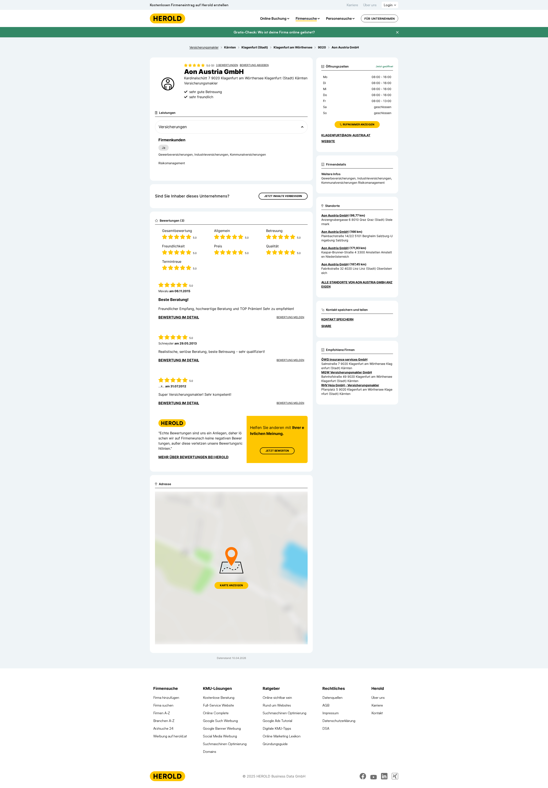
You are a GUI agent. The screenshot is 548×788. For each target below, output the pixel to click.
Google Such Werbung (220, 721)
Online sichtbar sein (277, 697)
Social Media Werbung (220, 736)
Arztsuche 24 (163, 728)
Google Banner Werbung (222, 728)
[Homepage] (167, 18)
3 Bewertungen (227, 65)
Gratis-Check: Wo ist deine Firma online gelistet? (274, 32)
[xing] (395, 776)
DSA (325, 728)
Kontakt (377, 713)
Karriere (352, 5)
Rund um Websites (277, 705)
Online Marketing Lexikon (282, 736)
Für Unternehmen (379, 18)
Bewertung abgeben (254, 65)
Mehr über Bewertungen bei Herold (193, 457)
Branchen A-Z (163, 721)
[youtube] (373, 776)
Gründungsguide (275, 744)
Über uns (370, 5)
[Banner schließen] (397, 32)
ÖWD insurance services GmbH (344, 359)
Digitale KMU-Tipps (277, 728)
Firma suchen (163, 705)
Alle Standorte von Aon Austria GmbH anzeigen (356, 284)
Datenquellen (332, 697)
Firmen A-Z (161, 713)
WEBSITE (328, 141)
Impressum (330, 713)
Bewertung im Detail (178, 317)
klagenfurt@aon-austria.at (345, 135)
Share (326, 326)
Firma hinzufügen (166, 697)
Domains (209, 751)
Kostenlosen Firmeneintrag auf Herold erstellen (189, 5)
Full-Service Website (218, 705)
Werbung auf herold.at (170, 736)
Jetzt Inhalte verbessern (283, 196)
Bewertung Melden (290, 317)
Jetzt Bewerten (277, 450)
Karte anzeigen (231, 585)
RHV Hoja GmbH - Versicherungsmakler (350, 385)
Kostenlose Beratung (218, 697)
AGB (325, 705)
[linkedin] (384, 776)
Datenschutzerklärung (338, 721)
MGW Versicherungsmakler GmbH (346, 372)
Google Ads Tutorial (277, 721)
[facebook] (363, 776)
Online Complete (216, 713)
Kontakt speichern (337, 319)
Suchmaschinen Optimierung (225, 744)
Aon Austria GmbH (334, 215)
